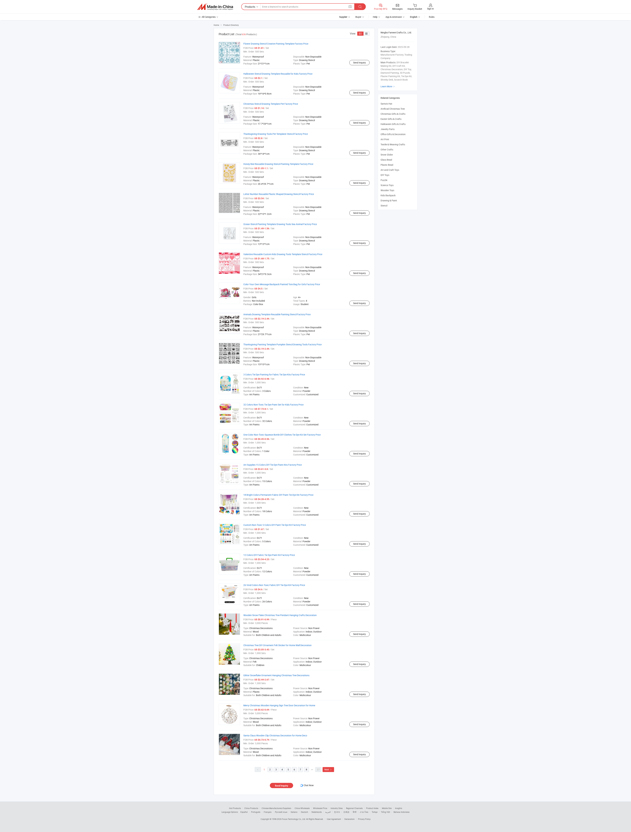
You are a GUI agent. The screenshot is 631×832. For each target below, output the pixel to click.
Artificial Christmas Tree (393, 108)
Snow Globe (387, 154)
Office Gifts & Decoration (393, 134)
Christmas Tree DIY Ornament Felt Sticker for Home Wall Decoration (277, 645)
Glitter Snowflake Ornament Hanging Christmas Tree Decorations (276, 675)
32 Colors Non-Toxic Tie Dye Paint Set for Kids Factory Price (273, 404)
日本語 (346, 812)
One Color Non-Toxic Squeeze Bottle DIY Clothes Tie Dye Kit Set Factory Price (282, 434)
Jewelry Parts (388, 129)
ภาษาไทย (364, 812)
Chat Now (309, 785)
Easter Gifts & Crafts (391, 118)
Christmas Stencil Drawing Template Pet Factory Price (270, 103)
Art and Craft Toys (390, 169)
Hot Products (235, 808)
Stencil (384, 205)
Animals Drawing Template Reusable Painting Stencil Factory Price (277, 314)
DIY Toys (385, 175)
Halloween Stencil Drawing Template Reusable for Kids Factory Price (277, 73)
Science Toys (387, 185)
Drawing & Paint (389, 200)
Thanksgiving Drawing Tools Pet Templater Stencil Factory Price (275, 133)
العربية (328, 812)
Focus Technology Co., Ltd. (294, 819)
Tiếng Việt (385, 812)
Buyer (358, 16)
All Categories (209, 16)
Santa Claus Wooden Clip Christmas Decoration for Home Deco (275, 735)
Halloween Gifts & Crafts (393, 124)
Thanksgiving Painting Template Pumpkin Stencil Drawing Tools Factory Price (282, 344)
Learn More (388, 86)
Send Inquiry (359, 62)
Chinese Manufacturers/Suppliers (276, 808)
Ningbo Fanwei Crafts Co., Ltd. (396, 32)
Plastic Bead (387, 164)
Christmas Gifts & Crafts (393, 113)
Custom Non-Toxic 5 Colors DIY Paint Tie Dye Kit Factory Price (274, 524)
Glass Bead (386, 159)
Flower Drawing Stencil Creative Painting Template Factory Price (275, 43)
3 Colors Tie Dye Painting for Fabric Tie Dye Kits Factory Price (274, 374)
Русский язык (281, 812)
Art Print (385, 139)
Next (328, 769)
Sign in (430, 8)
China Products (251, 808)
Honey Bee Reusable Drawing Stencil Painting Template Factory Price (278, 164)
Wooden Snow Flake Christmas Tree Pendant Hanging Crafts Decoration (280, 615)
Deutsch (304, 812)
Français (267, 812)
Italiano (294, 812)
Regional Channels (354, 808)
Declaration (349, 819)
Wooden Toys (387, 190)
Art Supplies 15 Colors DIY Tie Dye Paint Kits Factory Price (272, 464)
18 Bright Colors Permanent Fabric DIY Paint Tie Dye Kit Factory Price (278, 494)
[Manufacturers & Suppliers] (215, 6)
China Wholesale (302, 808)
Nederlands (317, 812)
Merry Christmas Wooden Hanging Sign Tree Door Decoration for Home (279, 705)
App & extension (394, 16)
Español (244, 812)
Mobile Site (387, 808)
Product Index (372, 808)
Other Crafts (387, 149)
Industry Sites (337, 808)
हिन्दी (354, 812)
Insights (398, 808)
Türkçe (374, 812)
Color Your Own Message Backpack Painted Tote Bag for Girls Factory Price (281, 284)
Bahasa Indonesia (401, 812)
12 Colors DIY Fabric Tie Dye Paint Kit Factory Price (269, 555)
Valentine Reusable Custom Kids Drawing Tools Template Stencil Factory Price (282, 254)
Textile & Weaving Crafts (393, 144)
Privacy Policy (364, 819)
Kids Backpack (388, 195)
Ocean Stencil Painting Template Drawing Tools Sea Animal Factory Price (280, 224)
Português (255, 812)
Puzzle (384, 180)
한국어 (337, 812)
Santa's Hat (386, 103)
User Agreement (334, 819)
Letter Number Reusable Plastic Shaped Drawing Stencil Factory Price (278, 194)
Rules (431, 16)
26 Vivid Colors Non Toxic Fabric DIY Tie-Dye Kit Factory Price (274, 585)
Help (375, 16)
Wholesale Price (320, 808)
